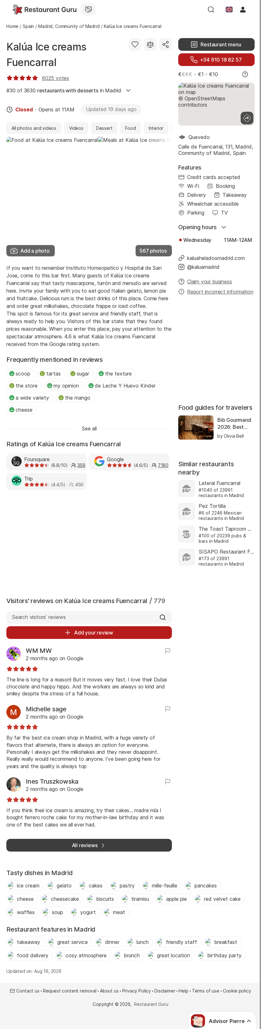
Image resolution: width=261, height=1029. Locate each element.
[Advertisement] (89, 542)
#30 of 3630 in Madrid (63, 90)
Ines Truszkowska (52, 781)
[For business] (88, 9)
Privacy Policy (136, 990)
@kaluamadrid (203, 267)
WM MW (39, 650)
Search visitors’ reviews (39, 617)
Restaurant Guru (151, 1004)
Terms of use (205, 990)
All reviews (85, 845)
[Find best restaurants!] (44, 9)
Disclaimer (164, 990)
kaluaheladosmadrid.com (216, 258)
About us (109, 990)
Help (183, 990)
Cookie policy (237, 990)
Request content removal (69, 990)
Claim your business (209, 281)
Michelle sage (46, 709)
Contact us (27, 990)
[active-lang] (229, 9)
